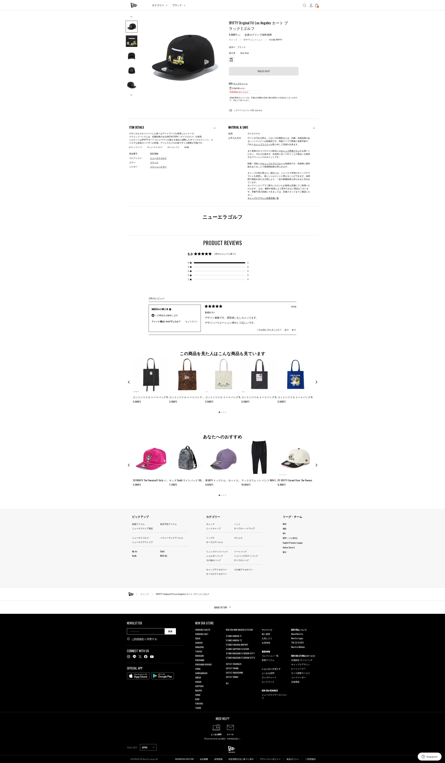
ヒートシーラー (298, 668)
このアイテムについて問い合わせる (247, 110)
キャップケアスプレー (272, 163)
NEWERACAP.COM (184, 759)
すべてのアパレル (214, 542)
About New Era (297, 633)
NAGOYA (198, 690)
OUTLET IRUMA (232, 668)
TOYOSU (198, 651)
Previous (131, 18)
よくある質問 (268, 672)
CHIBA (197, 668)
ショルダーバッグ (214, 555)
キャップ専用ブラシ (290, 150)
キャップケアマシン (300, 664)
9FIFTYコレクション (253, 40)
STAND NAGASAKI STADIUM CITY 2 (240, 657)
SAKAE (197, 694)
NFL (284, 533)
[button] (218, 263)
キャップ (233, 40)
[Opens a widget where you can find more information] (430, 757)
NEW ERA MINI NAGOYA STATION (239, 629)
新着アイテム (138, 523)
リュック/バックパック (217, 551)
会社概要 (204, 759)
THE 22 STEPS (297, 642)
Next (131, 93)
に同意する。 (145, 639)
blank (228, 634)
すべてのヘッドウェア (244, 528)
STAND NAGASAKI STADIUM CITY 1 (240, 653)
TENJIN (198, 707)
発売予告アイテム (168, 523)
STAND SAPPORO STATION (237, 648)
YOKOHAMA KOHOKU (203, 664)
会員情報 (266, 642)
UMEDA (198, 677)
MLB (284, 523)
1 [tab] (219, 412)
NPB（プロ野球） (291, 538)
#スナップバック (135, 147)
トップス (210, 537)
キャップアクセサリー (216, 569)
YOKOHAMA (199, 660)
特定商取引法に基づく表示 (241, 759)
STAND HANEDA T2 (234, 640)
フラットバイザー (158, 167)
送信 (170, 631)
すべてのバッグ (241, 560)
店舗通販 (295, 681)
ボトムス (238, 537)
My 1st (134, 551)
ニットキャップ (213, 528)
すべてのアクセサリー (216, 573)
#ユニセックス (173, 147)
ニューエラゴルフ (140, 537)
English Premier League (293, 542)
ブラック (154, 162)
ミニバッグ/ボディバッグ (246, 555)
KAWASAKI (199, 655)
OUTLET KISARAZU (233, 663)
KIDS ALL (163, 555)
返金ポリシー (293, 759)
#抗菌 (186, 147)
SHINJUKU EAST (201, 634)
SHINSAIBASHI (201, 673)
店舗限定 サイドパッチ (302, 659)
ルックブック (268, 681)
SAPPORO (199, 686)
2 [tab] (221, 412)
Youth (134, 555)
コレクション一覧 (270, 655)
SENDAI (198, 681)
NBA (284, 528)
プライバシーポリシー (270, 759)
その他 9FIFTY (275, 40)
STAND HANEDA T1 (233, 635)
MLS (284, 552)
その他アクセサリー (243, 569)
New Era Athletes (298, 646)
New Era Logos (297, 638)
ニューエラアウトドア (142, 542)
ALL (227, 683)
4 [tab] (225, 412)
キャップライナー (262, 144)
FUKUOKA (199, 703)
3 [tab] (223, 412)
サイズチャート (269, 677)
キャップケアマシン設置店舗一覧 (263, 197)
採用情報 (218, 759)
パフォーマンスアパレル (171, 537)
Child (162, 551)
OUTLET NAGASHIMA (234, 672)
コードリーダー (298, 677)
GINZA (197, 638)
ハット (237, 523)
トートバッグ (240, 551)
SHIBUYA (199, 642)
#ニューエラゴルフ (155, 147)
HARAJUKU (199, 647)
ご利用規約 (138, 639)
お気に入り (267, 638)
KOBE (197, 699)
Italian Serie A (289, 547)
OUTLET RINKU (232, 676)
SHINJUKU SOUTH (202, 629)
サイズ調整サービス (300, 672)
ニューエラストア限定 (142, 528)
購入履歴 (266, 633)
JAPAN (145, 747)
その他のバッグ (213, 560)
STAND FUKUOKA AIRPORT (237, 644)
